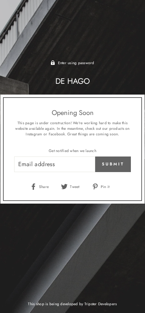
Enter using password (76, 63)
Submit (113, 164)
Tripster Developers (100, 304)
